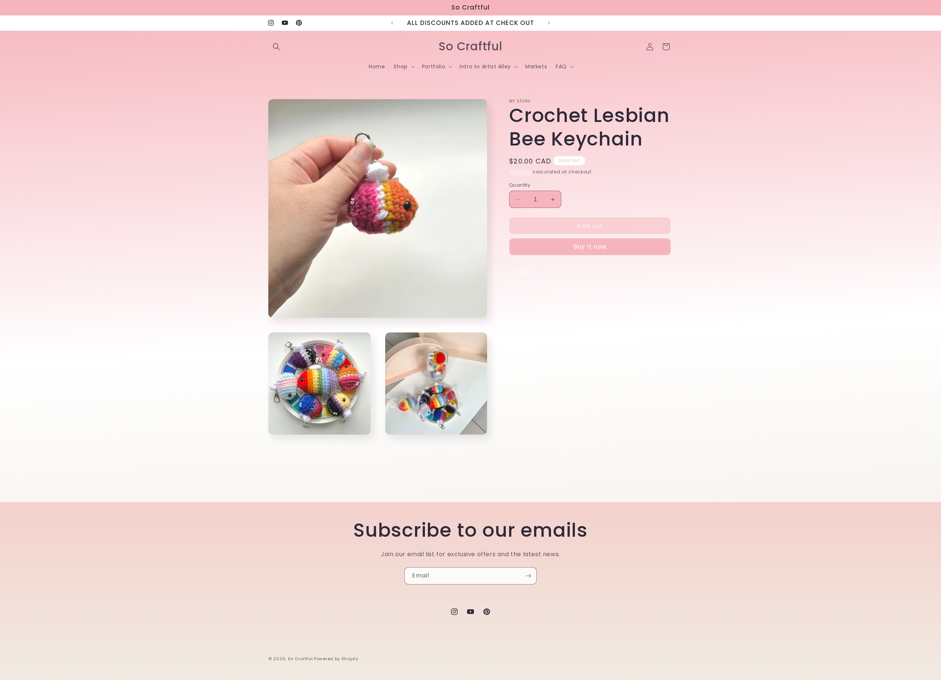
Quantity (519, 184)
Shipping (520, 172)
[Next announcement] (549, 23)
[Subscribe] (528, 575)
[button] (276, 47)
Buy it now (590, 247)
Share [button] (525, 272)
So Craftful (300, 659)
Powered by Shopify (336, 659)
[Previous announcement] (392, 23)
